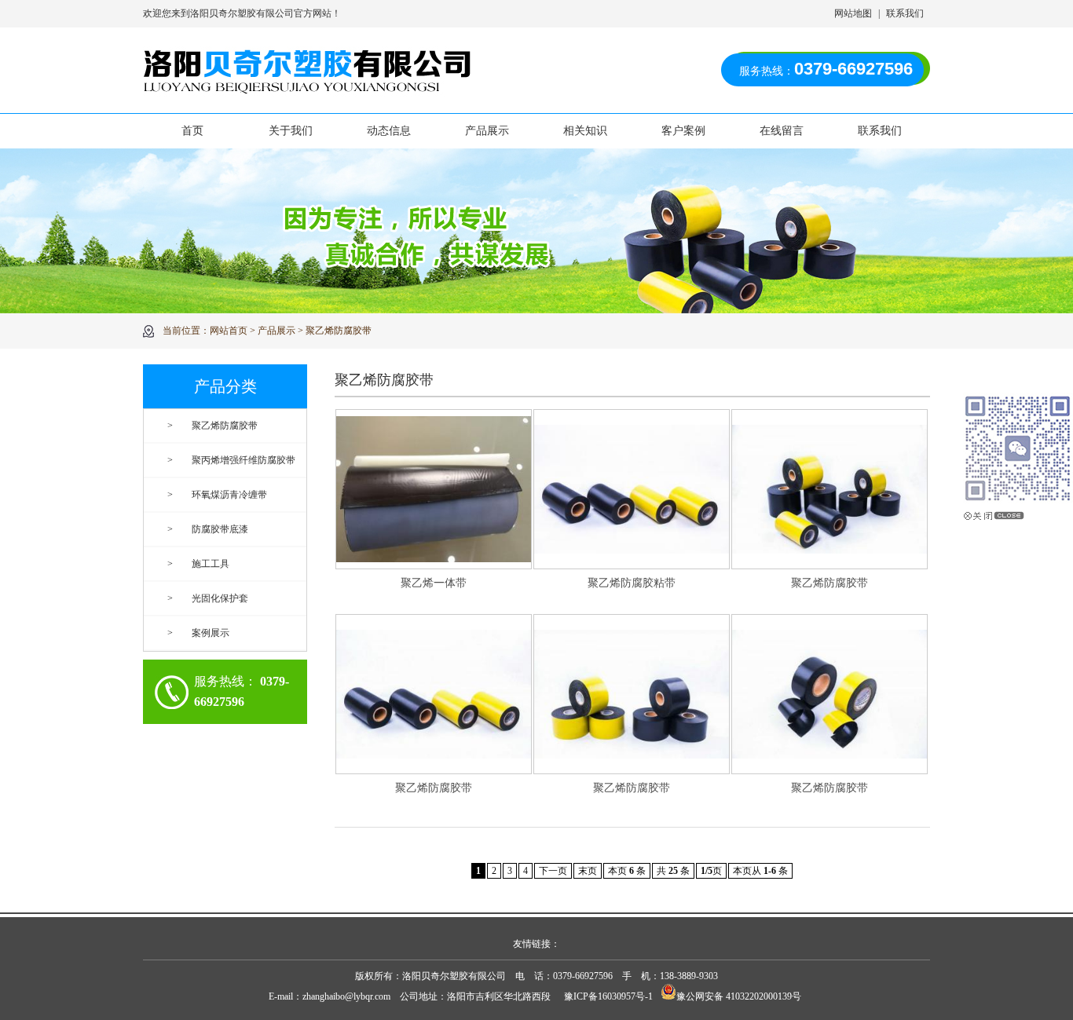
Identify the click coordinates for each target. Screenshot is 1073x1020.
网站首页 (228, 330)
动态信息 (389, 131)
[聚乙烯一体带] (433, 488)
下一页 (553, 870)
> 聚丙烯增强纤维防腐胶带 (231, 460)
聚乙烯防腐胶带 (339, 330)
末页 (587, 870)
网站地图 (853, 13)
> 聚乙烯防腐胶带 (212, 425)
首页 (192, 131)
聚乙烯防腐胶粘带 (632, 583)
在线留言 (782, 131)
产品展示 (487, 131)
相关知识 (585, 131)
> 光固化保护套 (207, 598)
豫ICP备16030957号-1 (608, 996)
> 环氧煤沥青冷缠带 (217, 494)
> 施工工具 (198, 563)
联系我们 (905, 13)
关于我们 (291, 131)
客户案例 (683, 131)
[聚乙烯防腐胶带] (829, 488)
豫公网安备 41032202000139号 (738, 996)
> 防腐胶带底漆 (207, 529)
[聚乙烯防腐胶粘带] (631, 488)
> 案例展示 (198, 632)
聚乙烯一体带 (434, 583)
